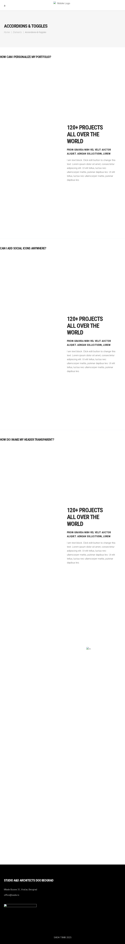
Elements (17, 32)
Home (7, 32)
